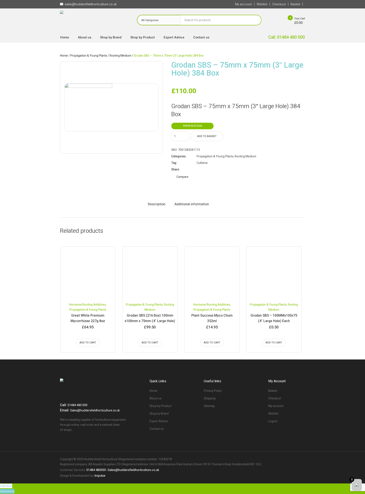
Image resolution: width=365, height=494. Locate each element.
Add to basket (207, 136)
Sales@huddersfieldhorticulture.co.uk (95, 410)
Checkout (274, 398)
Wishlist (273, 413)
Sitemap (209, 406)
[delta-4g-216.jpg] (111, 107)
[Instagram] (301, 459)
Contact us (157, 429)
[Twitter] (294, 459)
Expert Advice (159, 421)
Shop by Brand (159, 413)
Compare (182, 177)
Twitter (204, 169)
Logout (273, 421)
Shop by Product (161, 406)
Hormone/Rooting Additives (87, 304)
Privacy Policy (213, 391)
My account (275, 406)
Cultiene (202, 163)
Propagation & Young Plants (88, 55)
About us (156, 398)
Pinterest (209, 169)
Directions (7, 491)
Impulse (99, 475)
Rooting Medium (120, 55)
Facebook (198, 169)
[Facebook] (287, 459)
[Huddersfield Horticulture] (94, 21)
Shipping (209, 398)
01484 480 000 (77, 405)
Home (64, 55)
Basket (272, 391)
